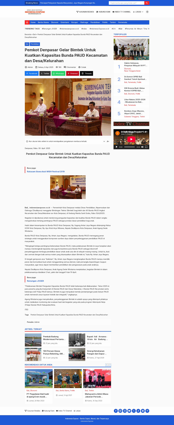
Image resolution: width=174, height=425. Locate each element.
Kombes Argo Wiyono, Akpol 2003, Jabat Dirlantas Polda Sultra (134, 113)
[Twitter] (134, 411)
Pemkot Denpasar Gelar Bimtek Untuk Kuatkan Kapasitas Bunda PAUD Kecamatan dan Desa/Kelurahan (69, 315)
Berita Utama (43, 22)
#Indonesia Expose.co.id (99, 29)
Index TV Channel (123, 12)
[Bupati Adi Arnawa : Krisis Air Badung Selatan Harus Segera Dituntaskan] (77, 340)
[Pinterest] (147, 411)
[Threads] (125, 411)
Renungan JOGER (35, 281)
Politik (104, 22)
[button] (146, 3)
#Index (84, 29)
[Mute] (142, 147)
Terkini (113, 22)
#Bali (120, 29)
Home (33, 22)
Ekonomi (54, 22)
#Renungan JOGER (49, 29)
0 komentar (71, 67)
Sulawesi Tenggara (131, 117)
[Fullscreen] (146, 147)
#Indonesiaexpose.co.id (69, 29)
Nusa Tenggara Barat (132, 71)
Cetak (83, 67)
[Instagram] (120, 411)
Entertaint (65, 22)
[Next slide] (110, 365)
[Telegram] (143, 411)
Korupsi (74, 22)
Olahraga (84, 22)
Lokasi (138, 12)
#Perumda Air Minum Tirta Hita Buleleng (142, 29)
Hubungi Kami (104, 12)
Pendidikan (95, 22)
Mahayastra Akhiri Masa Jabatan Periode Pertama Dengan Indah (96, 397)
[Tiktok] (138, 411)
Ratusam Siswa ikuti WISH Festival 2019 (46, 171)
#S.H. (114, 29)
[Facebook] (116, 411)
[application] (131, 139)
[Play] (116, 147)
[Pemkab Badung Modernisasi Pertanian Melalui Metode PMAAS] (33, 340)
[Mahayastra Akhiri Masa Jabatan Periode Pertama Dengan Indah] (97, 378)
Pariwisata (122, 22)
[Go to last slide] (106, 365)
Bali (27, 44)
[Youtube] (129, 411)
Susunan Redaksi (86, 12)
